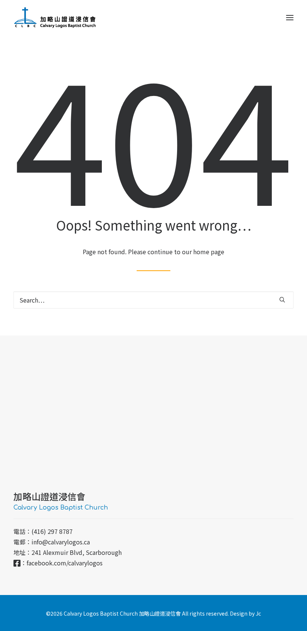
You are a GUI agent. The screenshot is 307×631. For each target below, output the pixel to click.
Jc (258, 613)
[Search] (153, 300)
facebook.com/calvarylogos (65, 562)
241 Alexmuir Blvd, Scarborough (76, 552)
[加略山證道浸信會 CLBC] (54, 17)
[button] (290, 17)
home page (208, 251)
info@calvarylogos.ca (60, 541)
